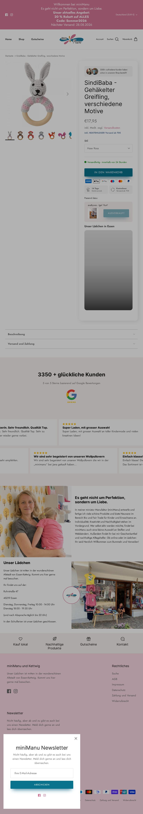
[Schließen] (76, 738)
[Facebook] (39, 795)
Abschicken (41, 784)
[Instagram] (44, 795)
